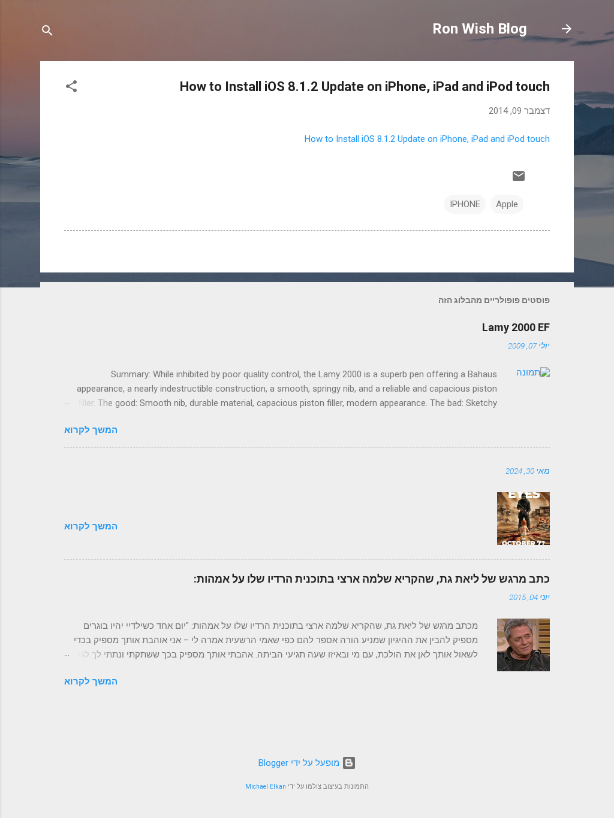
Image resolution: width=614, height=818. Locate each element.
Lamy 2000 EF (516, 327)
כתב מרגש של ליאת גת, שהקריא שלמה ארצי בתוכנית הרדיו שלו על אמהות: (372, 578)
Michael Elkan (265, 786)
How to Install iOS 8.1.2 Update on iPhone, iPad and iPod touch (427, 139)
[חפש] (47, 32)
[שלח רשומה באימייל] (518, 180)
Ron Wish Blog (479, 28)
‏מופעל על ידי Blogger (300, 763)
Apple (507, 204)
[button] (71, 88)
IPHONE (465, 204)
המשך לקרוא (91, 430)
